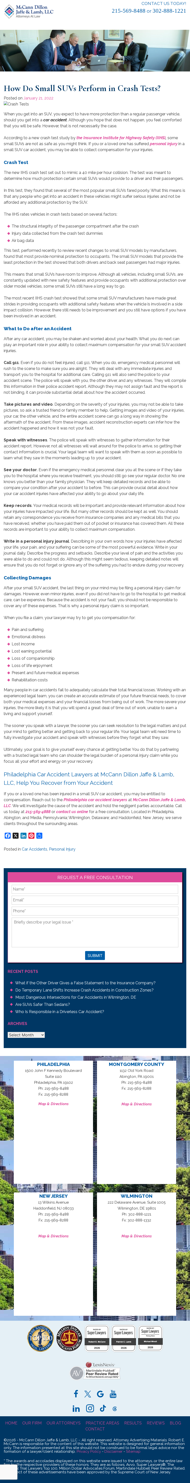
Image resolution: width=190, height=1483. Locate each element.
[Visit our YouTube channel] (113, 1394)
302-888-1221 (169, 10)
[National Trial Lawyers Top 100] (40, 1350)
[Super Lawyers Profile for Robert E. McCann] (97, 1350)
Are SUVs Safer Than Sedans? (42, 1004)
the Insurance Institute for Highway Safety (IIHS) (121, 137)
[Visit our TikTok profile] (102, 1409)
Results (133, 1423)
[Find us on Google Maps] (100, 1394)
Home (11, 1423)
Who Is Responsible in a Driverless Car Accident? (59, 1011)
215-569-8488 (128, 10)
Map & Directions (53, 1104)
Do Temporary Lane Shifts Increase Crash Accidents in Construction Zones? (84, 990)
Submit (95, 955)
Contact (95, 1429)
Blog (175, 1423)
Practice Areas (102, 1423)
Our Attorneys (64, 1423)
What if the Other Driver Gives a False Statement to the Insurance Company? (85, 983)
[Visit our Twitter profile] (88, 1394)
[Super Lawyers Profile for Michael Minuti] (150, 1350)
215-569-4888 (37, 811)
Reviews (156, 1423)
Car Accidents (34, 849)
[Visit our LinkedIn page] (76, 1409)
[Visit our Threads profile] (114, 1409)
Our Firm (32, 1423)
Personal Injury (62, 849)
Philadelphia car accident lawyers (95, 799)
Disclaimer (113, 1451)
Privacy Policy (89, 1451)
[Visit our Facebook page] (76, 1394)
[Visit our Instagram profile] (90, 1409)
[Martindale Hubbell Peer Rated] (95, 1380)
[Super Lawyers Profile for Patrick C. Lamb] (123, 1350)
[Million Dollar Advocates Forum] (69, 1350)
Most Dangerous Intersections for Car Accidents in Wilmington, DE (75, 997)
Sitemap (133, 1451)
